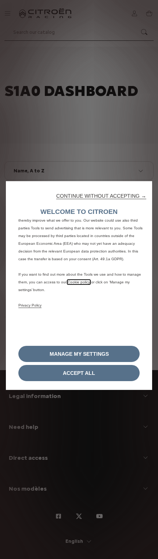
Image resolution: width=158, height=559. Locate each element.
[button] (101, 195)
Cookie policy (79, 282)
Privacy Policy (30, 305)
